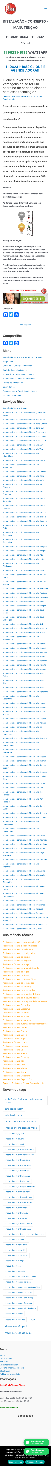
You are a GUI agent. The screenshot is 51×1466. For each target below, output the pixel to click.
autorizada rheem (14, 1108)
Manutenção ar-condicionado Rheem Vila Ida (22, 727)
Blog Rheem (8, 362)
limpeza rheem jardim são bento (18, 1223)
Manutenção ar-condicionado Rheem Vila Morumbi (25, 628)
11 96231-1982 (15, 52)
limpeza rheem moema (14, 1239)
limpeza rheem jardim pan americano (20, 1186)
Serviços (4, 1361)
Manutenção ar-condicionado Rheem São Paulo (24, 419)
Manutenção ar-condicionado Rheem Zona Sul (23, 428)
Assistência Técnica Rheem (15, 408)
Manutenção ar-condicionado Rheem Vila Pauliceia (25, 593)
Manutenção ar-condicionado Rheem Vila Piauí (23, 570)
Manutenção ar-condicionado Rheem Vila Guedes (24, 757)
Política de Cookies (35, 1462)
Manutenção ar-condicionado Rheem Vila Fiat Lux (24, 783)
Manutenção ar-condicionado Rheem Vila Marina (24, 656)
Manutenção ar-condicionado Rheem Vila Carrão (24, 836)
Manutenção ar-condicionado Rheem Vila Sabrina (24, 512)
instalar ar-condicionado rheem (21, 1121)
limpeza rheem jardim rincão (16, 1213)
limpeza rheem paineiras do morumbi (20, 1276)
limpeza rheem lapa (36, 1234)
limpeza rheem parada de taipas (18, 1282)
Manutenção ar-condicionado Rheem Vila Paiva (23, 601)
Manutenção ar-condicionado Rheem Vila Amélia (24, 871)
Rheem (7, 96)
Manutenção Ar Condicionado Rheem (19, 378)
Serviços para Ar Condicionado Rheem (20, 391)
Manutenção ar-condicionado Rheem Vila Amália (24, 875)
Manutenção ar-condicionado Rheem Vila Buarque (25, 840)
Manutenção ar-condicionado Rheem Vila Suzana (24, 472)
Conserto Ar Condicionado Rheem (18, 366)
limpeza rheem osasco (14, 1266)
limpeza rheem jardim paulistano (18, 1197)
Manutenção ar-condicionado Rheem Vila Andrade (25, 859)
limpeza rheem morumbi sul (16, 1255)
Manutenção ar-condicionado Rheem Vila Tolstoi (24, 460)
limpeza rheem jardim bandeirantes (19, 1155)
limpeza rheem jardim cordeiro (17, 1160)
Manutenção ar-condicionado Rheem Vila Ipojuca (24, 718)
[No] (47, 1456)
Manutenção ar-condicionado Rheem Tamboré (23, 913)
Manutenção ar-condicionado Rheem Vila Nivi (23, 624)
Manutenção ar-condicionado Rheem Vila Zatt (23, 445)
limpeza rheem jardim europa (17, 1170)
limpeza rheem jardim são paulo (18, 1229)
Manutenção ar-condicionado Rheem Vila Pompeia (25, 546)
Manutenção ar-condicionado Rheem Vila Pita (23, 555)
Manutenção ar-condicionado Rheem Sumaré (23, 929)
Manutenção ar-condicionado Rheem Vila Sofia (23, 480)
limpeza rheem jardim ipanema (17, 1176)
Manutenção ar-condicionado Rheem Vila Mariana (25, 669)
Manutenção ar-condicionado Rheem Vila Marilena (25, 661)
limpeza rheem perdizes (15, 1320)
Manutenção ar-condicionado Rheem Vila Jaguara (25, 707)
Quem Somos (9, 387)
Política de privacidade (13, 383)
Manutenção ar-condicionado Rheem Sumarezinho (25, 924)
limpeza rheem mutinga (14, 1261)
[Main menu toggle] (45, 9)
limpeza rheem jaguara (14, 1133)
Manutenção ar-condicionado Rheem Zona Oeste (24, 436)
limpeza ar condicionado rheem (21, 1127)
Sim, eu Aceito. (15, 1462)
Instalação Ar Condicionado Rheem (18, 374)
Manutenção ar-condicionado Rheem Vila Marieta (24, 665)
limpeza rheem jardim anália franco (19, 1149)
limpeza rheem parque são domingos (20, 1308)
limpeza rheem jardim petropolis (18, 1202)
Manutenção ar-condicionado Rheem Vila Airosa (24, 848)
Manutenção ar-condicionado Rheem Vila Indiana (24, 723)
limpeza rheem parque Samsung (18, 1303)
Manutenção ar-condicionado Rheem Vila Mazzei (24, 648)
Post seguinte (25, 325)
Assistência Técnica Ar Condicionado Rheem (22, 357)
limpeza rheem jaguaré (14, 1139)
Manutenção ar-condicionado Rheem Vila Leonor (24, 703)
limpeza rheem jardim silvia (16, 1218)
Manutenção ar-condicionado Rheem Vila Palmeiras (25, 597)
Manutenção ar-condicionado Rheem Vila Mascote (25, 652)
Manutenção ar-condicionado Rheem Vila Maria (23, 687)
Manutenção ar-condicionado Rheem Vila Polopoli (24, 551)
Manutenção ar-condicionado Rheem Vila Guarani (24, 761)
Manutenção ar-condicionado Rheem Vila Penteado (25, 589)
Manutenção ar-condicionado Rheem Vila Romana (25, 521)
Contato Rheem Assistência (15, 370)
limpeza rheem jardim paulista (17, 1192)
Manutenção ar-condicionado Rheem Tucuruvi (23, 900)
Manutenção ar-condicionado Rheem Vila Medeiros (25, 644)
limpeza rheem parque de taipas (18, 1292)
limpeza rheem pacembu (15, 1271)
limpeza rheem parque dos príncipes (20, 1298)
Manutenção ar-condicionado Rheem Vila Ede (23, 788)
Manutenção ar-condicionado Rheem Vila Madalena (25, 692)
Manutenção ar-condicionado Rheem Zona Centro (25, 424)
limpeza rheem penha (14, 1313)
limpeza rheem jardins (14, 1234)
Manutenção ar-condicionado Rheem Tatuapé (23, 909)
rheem (33, 1319)
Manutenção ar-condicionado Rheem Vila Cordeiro (25, 817)
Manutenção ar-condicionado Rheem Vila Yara (23, 449)
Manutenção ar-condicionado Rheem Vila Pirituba (24, 559)
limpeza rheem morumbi (15, 1250)
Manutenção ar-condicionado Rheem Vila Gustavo (25, 738)
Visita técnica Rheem (12, 395)
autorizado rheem (14, 1115)
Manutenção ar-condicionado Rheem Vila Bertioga (25, 844)
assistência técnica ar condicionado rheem (23, 1101)
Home (2, 1355)
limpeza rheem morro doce (16, 1245)
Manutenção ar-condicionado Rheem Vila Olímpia (24, 606)
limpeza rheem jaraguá (14, 1144)
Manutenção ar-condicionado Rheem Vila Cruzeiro (25, 813)
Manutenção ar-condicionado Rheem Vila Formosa (25, 772)
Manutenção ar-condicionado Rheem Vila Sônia (23, 476)
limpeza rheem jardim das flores (18, 1165)
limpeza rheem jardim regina (16, 1208)
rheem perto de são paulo (18, 1332)
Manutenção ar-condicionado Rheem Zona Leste (24, 440)
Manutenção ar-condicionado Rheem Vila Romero (24, 517)
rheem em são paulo (16, 1326)
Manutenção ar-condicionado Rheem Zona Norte (24, 432)
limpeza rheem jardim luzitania (17, 1181)
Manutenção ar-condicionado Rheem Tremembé (24, 905)
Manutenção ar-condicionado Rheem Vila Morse (24, 632)
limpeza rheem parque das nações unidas (22, 1287)
